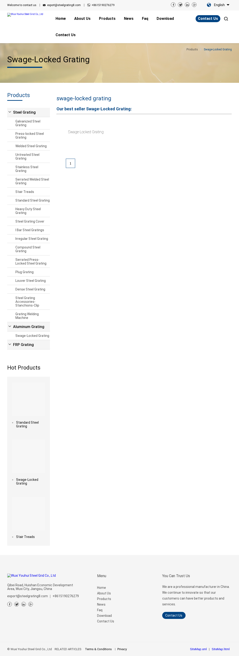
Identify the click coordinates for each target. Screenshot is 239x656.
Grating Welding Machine (27, 316)
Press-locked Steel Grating (29, 135)
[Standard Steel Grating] (28, 399)
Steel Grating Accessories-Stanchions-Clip (27, 301)
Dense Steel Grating (30, 289)
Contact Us (208, 18)
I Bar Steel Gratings (29, 230)
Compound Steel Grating (27, 249)
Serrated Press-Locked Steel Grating (30, 261)
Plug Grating (24, 272)
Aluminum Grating (28, 327)
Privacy (122, 649)
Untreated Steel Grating (27, 156)
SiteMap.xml (198, 649)
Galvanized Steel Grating (27, 123)
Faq (99, 610)
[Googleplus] (30, 604)
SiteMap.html (221, 649)
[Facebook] (173, 4)
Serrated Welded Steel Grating (32, 181)
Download (104, 616)
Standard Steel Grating (32, 200)
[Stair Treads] (28, 513)
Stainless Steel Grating (26, 169)
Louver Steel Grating (30, 281)
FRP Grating (23, 344)
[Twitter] (180, 4)
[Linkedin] (187, 4)
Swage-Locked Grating (32, 336)
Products (104, 599)
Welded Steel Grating (31, 146)
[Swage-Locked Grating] (28, 456)
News (101, 604)
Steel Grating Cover (29, 221)
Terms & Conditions (98, 649)
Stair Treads (24, 192)
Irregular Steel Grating (31, 239)
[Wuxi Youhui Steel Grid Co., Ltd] (27, 15)
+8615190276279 (103, 5)
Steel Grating (24, 112)
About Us (104, 593)
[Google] (194, 4)
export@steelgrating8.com (64, 5)
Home (101, 588)
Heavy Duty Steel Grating (28, 211)
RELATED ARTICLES (68, 649)
